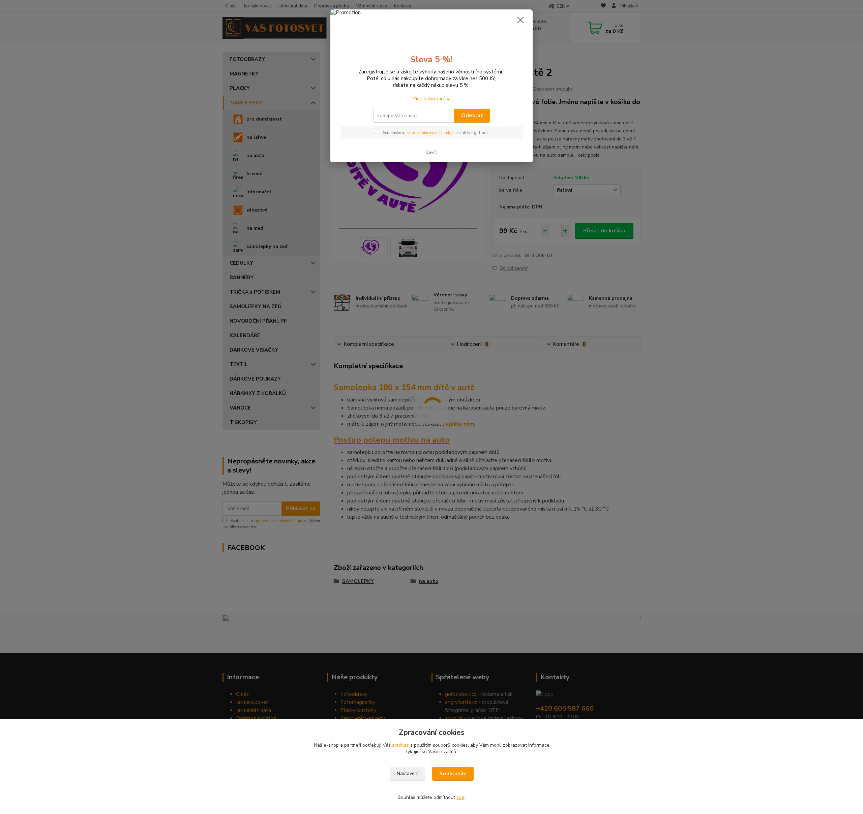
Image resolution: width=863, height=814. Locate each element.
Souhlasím (453, 773)
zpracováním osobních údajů (430, 132)
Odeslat (472, 115)
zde (460, 797)
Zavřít (431, 152)
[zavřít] (520, 20)
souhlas (400, 745)
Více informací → (432, 98)
